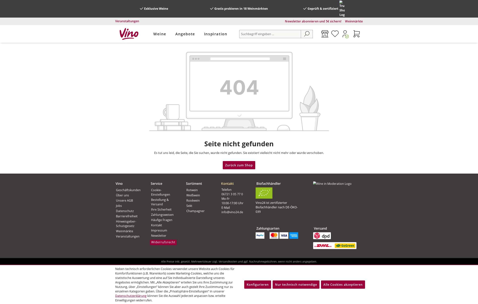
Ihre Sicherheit (161, 209)
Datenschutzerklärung (131, 296)
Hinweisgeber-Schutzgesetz (126, 223)
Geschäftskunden (128, 190)
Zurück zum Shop (239, 165)
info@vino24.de (232, 212)
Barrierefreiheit (127, 216)
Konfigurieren (258, 285)
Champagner (195, 211)
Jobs (119, 206)
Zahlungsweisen (162, 215)
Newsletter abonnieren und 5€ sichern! (313, 21)
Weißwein (193, 195)
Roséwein (193, 200)
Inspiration (215, 33)
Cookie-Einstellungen (160, 192)
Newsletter (158, 236)
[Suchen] (307, 34)
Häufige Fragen (161, 220)
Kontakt (156, 225)
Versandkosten (228, 261)
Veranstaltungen (127, 21)
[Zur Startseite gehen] (129, 34)
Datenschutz (125, 211)
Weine (159, 33)
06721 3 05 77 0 (232, 194)
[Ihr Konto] (345, 33)
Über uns (122, 195)
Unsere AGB (124, 200)
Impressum (159, 230)
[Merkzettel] (335, 33)
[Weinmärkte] (324, 33)
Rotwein (192, 190)
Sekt (189, 206)
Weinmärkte (354, 21)
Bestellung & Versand (160, 202)
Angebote (185, 33)
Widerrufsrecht (163, 242)
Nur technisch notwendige (296, 285)
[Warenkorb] (356, 33)
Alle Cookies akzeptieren (343, 285)
